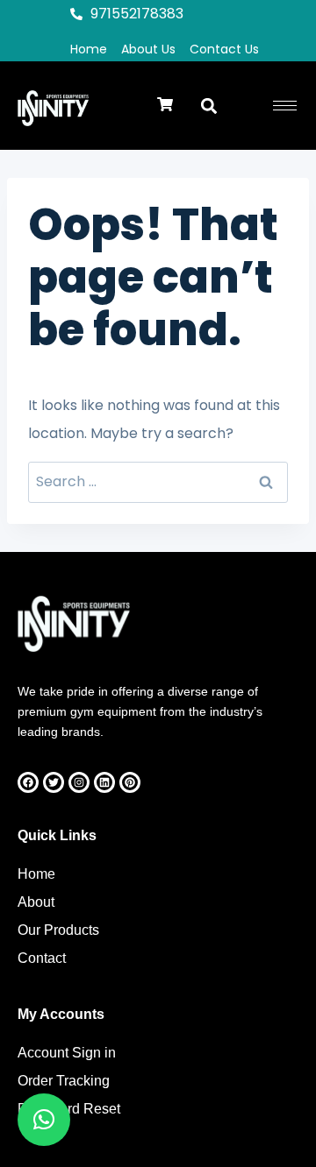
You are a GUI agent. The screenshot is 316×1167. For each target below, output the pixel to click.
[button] (165, 105)
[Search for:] (158, 481)
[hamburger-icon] (285, 105)
